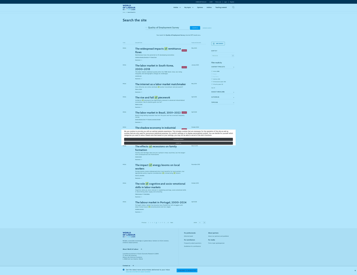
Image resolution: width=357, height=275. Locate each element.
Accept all (178, 143)
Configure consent (178, 139)
